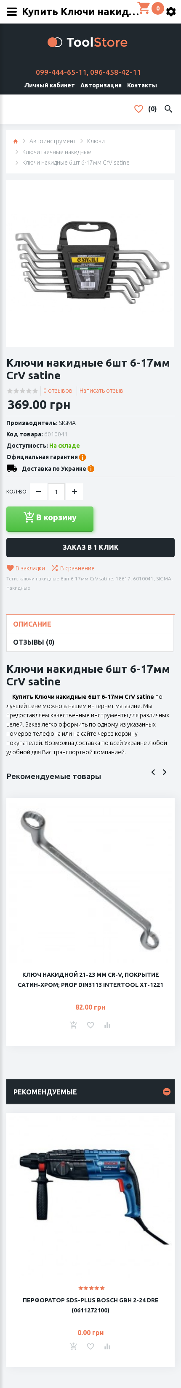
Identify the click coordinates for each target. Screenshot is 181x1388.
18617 (123, 578)
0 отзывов (57, 390)
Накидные (18, 587)
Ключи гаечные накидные (56, 152)
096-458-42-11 (115, 72)
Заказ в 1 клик (91, 547)
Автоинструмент (52, 141)
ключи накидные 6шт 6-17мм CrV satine (66, 578)
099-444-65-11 (61, 72)
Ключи (96, 141)
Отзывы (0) (34, 642)
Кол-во (16, 491)
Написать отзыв (101, 390)
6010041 (143, 578)
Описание (32, 624)
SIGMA (67, 423)
